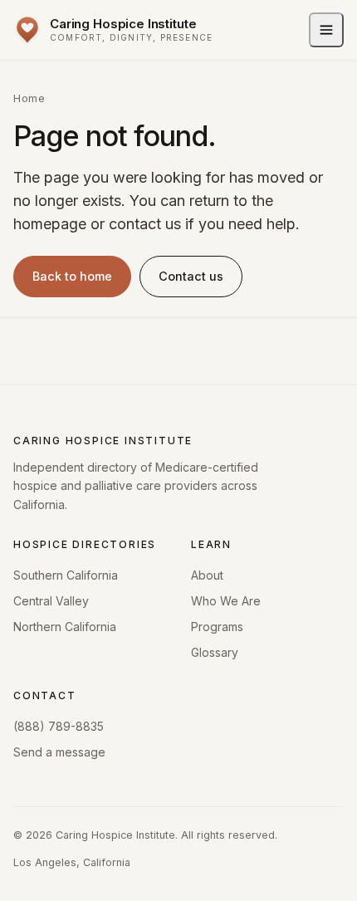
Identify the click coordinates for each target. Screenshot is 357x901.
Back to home (72, 276)
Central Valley (51, 601)
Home (29, 98)
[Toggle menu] (326, 29)
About (207, 575)
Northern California (64, 626)
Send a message (59, 752)
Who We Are (226, 601)
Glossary (214, 652)
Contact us (191, 276)
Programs (217, 626)
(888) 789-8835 (58, 726)
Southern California (65, 575)
